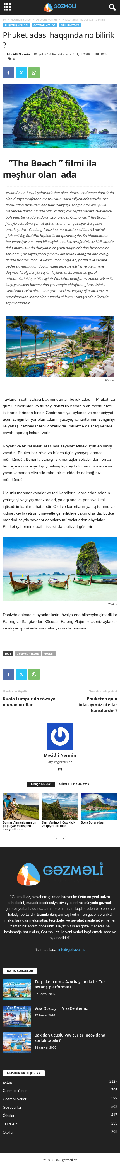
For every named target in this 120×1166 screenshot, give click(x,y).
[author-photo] (60, 736)
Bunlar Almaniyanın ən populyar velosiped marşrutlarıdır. (19, 825)
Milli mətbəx (70, 25)
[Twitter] (21, 72)
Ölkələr (8, 1116)
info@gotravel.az (72, 949)
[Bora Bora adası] (99, 806)
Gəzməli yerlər (14, 1099)
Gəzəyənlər (12, 1107)
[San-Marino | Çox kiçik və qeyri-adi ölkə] (60, 806)
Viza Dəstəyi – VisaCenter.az (61, 1008)
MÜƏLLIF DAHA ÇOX (74, 784)
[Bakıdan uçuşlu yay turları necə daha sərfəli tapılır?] (17, 1042)
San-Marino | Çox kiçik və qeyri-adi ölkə (58, 824)
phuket (49, 653)
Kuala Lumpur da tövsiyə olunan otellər (29, 701)
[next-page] (63, 838)
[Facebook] (8, 72)
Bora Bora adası (92, 822)
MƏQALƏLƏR (41, 784)
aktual (8, 1082)
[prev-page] (56, 838)
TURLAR (10, 1124)
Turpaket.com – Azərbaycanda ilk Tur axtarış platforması (70, 984)
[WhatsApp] (34, 72)
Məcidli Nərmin (18, 54)
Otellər (8, 1132)
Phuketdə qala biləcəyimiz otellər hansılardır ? (97, 704)
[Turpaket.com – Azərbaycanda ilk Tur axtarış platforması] (17, 989)
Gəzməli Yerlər (21, 19)
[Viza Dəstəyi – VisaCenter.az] (17, 1016)
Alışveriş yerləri (46, 19)
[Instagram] (60, 770)
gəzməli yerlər (28, 653)
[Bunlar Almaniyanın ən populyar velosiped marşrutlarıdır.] (21, 806)
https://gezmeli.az (60, 762)
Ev (4, 19)
